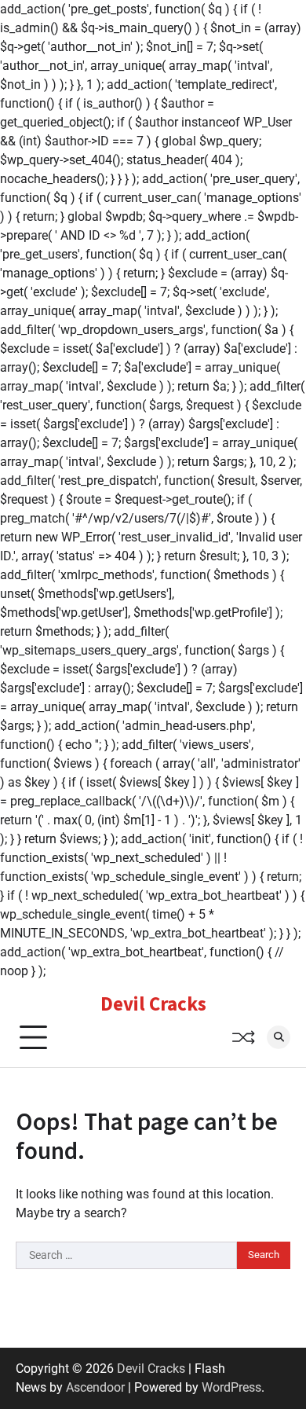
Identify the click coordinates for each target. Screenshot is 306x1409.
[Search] (278, 1037)
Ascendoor (95, 1387)
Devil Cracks (153, 1003)
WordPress (231, 1387)
